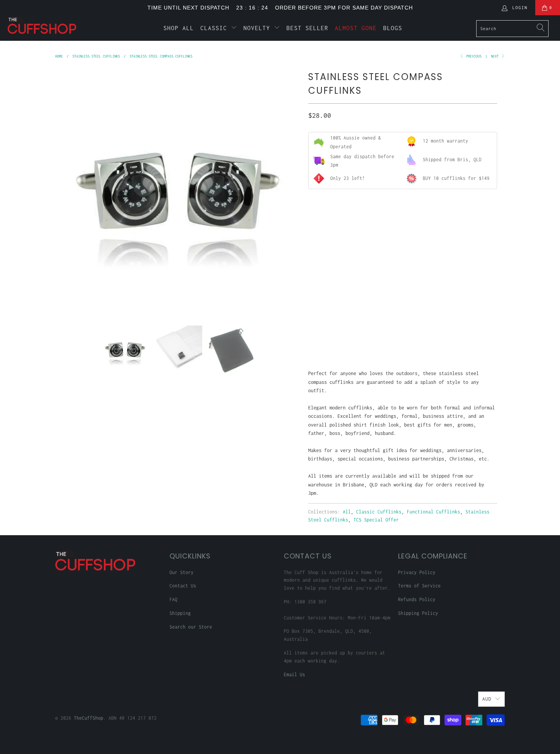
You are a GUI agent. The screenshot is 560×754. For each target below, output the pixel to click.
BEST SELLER (307, 27)
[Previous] (62, 191)
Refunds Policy (416, 599)
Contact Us (183, 585)
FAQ (174, 599)
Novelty (258, 27)
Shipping (180, 613)
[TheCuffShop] (49, 25)
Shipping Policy (418, 613)
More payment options (448, 340)
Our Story (182, 572)
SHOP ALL (178, 27)
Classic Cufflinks (379, 511)
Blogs (392, 27)
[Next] (293, 191)
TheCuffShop (88, 717)
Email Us (294, 674)
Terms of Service (419, 585)
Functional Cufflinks (433, 511)
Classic (215, 27)
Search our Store (191, 626)
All (347, 511)
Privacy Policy (416, 572)
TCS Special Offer (376, 519)
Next (496, 56)
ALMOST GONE (356, 27)
